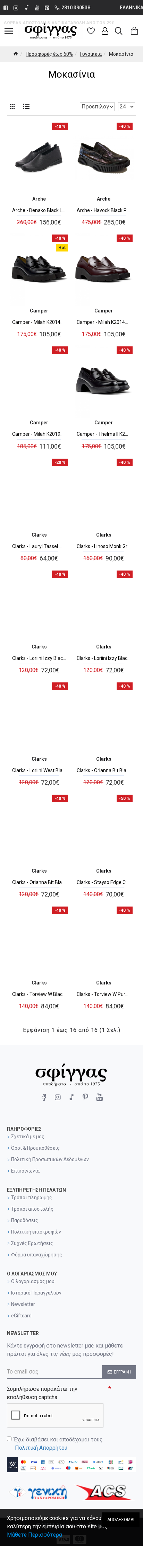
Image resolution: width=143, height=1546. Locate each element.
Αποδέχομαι (120, 1519)
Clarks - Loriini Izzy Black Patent (104, 658)
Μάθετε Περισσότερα (34, 1534)
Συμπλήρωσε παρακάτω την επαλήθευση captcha (42, 1393)
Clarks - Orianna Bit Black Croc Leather (104, 770)
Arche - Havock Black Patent (104, 210)
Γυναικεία (91, 54)
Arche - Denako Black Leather (39, 210)
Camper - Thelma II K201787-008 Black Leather (104, 434)
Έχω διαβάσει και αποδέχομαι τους (58, 1443)
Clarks (39, 535)
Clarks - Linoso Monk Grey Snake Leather (104, 546)
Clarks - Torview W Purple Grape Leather (104, 994)
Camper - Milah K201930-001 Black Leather (39, 434)
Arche (39, 199)
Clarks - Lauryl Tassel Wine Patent (39, 546)
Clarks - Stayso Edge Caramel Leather (104, 882)
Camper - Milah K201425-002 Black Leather (39, 322)
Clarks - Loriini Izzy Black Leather (39, 658)
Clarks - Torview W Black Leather (39, 994)
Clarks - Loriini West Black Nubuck (39, 770)
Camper (39, 310)
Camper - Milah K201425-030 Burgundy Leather (104, 322)
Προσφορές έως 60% (49, 54)
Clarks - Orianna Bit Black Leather (39, 882)
